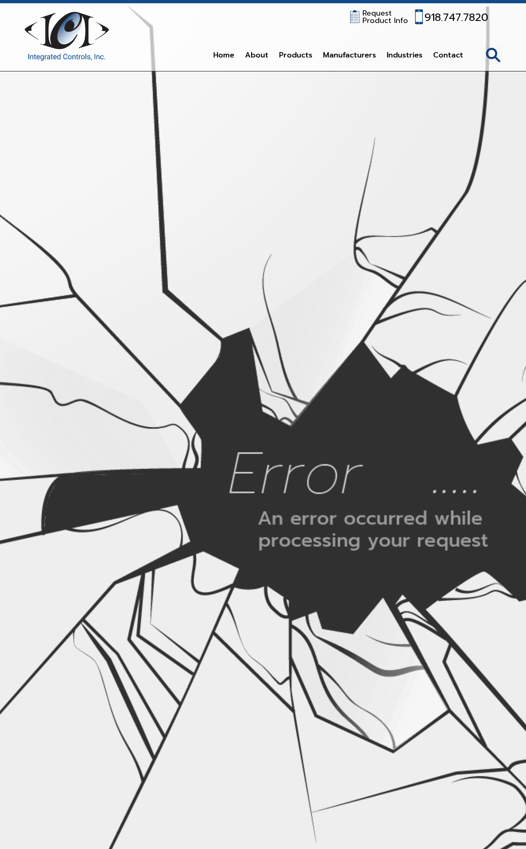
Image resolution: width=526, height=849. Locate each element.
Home (223, 55)
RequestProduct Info (385, 16)
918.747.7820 (456, 16)
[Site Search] (493, 55)
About (256, 55)
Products (295, 55)
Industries (404, 55)
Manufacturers (349, 55)
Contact (448, 55)
